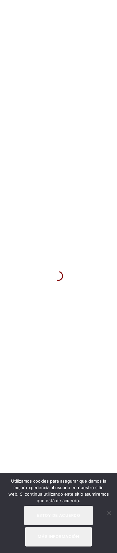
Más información (58, 536)
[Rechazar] (109, 513)
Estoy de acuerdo (58, 515)
